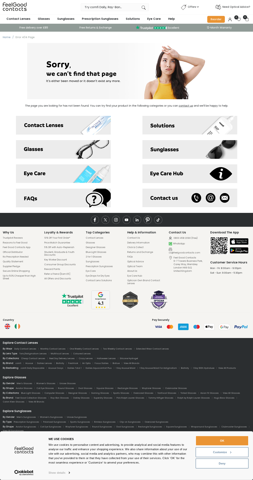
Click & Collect (135, 247)
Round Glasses (66, 388)
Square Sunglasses (176, 426)
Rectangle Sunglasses (150, 426)
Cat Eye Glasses (45, 388)
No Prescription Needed (16, 256)
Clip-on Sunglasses (130, 421)
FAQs (130, 256)
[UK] (7, 326)
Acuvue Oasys (55, 368)
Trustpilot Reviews (13, 237)
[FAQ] (63, 198)
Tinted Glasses (188, 393)
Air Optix (86, 363)
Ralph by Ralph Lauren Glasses (193, 397)
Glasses (44, 19)
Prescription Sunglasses (100, 19)
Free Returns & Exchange (95, 27)
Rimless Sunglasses (105, 421)
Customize (220, 452)
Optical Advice (135, 261)
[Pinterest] (148, 220)
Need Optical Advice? (236, 7)
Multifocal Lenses (60, 353)
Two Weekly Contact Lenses (117, 348)
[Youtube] (126, 220)
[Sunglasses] (189, 149)
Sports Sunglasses (80, 421)
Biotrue (116, 363)
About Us (132, 271)
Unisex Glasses (67, 383)
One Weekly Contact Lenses (84, 348)
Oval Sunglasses (125, 426)
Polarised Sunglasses (54, 421)
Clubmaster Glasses (176, 388)
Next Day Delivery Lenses (62, 358)
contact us (186, 106)
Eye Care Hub (134, 275)
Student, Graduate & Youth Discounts (59, 253)
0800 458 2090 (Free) (185, 238)
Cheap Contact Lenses (33, 358)
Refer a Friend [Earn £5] (57, 273)
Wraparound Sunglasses (204, 426)
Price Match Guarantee (57, 242)
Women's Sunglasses (51, 417)
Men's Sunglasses (26, 417)
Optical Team (135, 266)
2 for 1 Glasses (94, 256)
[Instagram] (116, 220)
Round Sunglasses (102, 426)
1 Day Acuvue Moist (125, 368)
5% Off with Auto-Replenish (59, 247)
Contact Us (133, 237)
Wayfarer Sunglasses (76, 426)
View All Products (227, 368)
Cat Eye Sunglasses (50, 426)
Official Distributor (13, 252)
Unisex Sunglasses (77, 417)
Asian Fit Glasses (209, 393)
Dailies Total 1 (74, 368)
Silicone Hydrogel (129, 358)
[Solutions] (189, 125)
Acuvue (29, 363)
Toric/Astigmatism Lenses (33, 353)
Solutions (133, 19)
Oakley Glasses (81, 397)
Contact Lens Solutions (99, 280)
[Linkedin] (137, 220)
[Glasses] (63, 149)
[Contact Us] (189, 198)
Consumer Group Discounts (60, 264)
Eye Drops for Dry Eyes (98, 275)
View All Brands (131, 363)
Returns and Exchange (140, 252)
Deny (222, 463)
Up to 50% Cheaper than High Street (19, 277)
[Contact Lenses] (63, 125)
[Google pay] (239, 250)
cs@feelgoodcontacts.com (184, 252)
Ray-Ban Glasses (60, 397)
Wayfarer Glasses (151, 388)
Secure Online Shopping (16, 271)
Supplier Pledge (11, 266)
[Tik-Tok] (158, 220)
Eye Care (154, 19)
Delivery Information (138, 242)
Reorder (216, 19)
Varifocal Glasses (166, 393)
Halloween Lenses (106, 358)
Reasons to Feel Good (15, 242)
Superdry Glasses (103, 397)
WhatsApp (179, 243)
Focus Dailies (102, 363)
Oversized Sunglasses (156, 421)
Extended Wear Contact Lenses (152, 348)
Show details (57, 472)
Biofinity (60, 363)
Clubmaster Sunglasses (234, 426)
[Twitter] (105, 220)
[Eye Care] (63, 173)
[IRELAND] (17, 326)
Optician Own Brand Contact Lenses (143, 282)
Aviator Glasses (24, 388)
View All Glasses (231, 393)
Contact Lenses (18, 19)
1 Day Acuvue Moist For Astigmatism (158, 368)
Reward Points (52, 269)
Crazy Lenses (86, 358)
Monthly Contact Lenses (53, 348)
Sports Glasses (121, 393)
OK (222, 440)
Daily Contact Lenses (25, 348)
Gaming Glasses (100, 393)
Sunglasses (65, 19)
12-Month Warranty (219, 27)
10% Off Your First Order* (57, 237)
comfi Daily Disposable (32, 368)
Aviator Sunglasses (26, 426)
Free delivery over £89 (33, 27)
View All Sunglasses (13, 430)
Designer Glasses (95, 247)
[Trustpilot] (73, 306)
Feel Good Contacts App (16, 247)
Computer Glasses (54, 393)
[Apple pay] (239, 241)
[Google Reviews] (100, 308)
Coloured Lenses (82, 353)
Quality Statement (13, 261)
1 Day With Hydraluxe (203, 368)
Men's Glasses (24, 383)
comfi (18, 363)
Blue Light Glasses (96, 252)
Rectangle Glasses (128, 388)
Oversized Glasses (143, 393)
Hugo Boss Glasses (224, 397)
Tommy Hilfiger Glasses (160, 397)
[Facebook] (95, 220)
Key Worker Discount (55, 259)
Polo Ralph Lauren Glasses (130, 397)
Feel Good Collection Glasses (30, 397)
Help (171, 19)
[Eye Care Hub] (189, 173)
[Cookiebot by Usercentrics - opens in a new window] (24, 473)
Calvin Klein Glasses (13, 401)
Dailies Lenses (44, 363)
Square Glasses (105, 388)
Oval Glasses (85, 388)
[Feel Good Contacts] (15, 7)
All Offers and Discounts (57, 278)
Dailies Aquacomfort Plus (99, 368)
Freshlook (73, 363)
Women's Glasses (45, 383)
